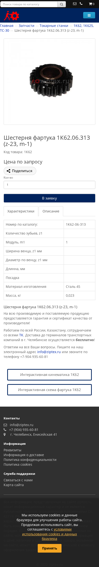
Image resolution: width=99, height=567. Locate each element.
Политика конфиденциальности (30, 459)
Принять (49, 548)
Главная (6, 25)
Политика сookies (18, 464)
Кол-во (8, 177)
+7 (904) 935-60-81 (22, 429)
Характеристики (20, 211)
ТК (21, 335)
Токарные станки (54, 25)
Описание (51, 211)
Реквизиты (12, 450)
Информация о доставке (24, 454)
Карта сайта (14, 485)
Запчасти (26, 25)
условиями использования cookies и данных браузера (49, 534)
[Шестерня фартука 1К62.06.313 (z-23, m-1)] (49, 81)
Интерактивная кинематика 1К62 (49, 374)
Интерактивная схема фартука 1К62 (49, 389)
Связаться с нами (18, 480)
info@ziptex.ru (49, 352)
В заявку (49, 198)
